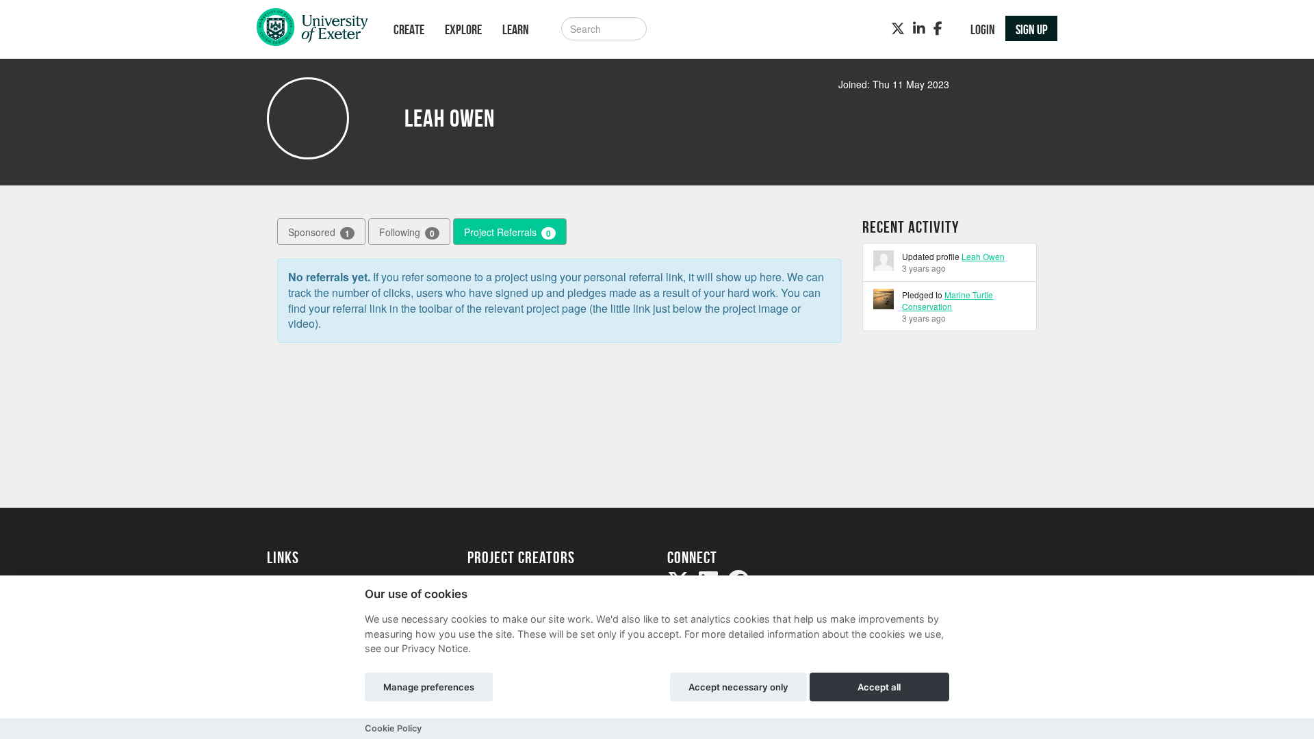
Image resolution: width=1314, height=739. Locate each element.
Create (409, 29)
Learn (515, 29)
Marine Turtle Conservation (947, 300)
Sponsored (319, 232)
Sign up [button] (1032, 29)
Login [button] (982, 29)
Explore (463, 29)
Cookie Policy (393, 728)
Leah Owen (983, 256)
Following (407, 232)
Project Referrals (507, 232)
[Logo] (312, 30)
